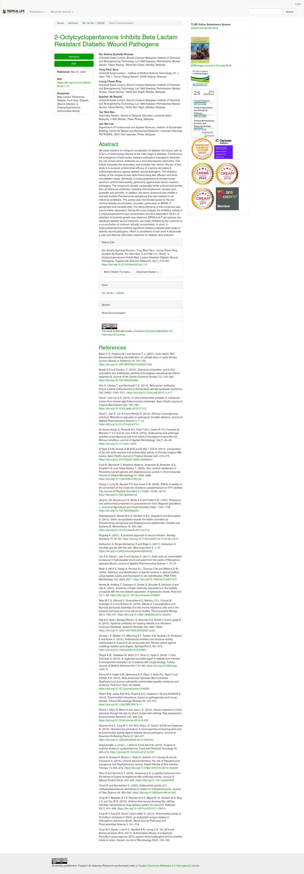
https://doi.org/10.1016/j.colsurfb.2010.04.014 (124, 530)
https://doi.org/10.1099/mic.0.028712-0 (155, 579)
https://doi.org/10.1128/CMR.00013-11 (120, 704)
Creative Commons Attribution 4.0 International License (168, 865)
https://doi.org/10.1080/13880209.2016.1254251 (145, 614)
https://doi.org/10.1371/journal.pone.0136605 (124, 688)
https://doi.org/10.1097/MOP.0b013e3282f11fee (125, 364)
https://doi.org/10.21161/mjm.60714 (119, 424)
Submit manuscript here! (204, 28)
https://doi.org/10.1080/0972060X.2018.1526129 (126, 739)
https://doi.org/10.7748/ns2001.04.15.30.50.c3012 (150, 538)
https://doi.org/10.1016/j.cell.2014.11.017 (149, 392)
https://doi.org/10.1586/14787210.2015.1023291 (151, 768)
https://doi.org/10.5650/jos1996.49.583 (154, 792)
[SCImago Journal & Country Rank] (211, 65)
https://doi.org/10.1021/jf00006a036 (119, 510)
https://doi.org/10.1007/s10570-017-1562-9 (142, 808)
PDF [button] (74, 64)
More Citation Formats (117, 271)
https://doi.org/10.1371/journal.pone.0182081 (135, 595)
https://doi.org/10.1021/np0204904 (155, 780)
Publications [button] (37, 11)
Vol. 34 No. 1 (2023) (93, 23)
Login (298, 3)
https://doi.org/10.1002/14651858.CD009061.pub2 (127, 630)
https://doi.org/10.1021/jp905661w (118, 494)
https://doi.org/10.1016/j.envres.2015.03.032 (123, 720)
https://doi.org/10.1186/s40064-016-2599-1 (123, 649)
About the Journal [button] (61, 11)
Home (60, 23)
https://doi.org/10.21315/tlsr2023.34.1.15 (124, 264)
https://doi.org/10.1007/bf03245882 (118, 380)
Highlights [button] (74, 56)
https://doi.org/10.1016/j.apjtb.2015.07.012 (122, 408)
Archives (73, 23)
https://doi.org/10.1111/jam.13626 (118, 443)
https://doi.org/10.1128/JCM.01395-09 (120, 479)
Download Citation (146, 271)
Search (290, 11)
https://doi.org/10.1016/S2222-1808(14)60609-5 (125, 459)
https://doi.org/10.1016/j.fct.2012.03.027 (132, 752)
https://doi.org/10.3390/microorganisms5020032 (125, 551)
